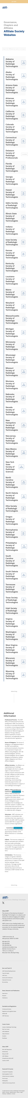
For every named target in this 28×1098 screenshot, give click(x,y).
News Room (4, 993)
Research (4, 995)
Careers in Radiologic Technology (9, 1027)
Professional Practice (6, 1009)
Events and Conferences (7, 977)
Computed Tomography (7, 1071)
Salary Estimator (5, 1033)
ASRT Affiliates (5, 1056)
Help (21, 1092)
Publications (5, 997)
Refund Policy (13, 1092)
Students (4, 1036)
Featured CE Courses (6, 980)
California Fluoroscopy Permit (8, 1083)
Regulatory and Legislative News (9, 1011)
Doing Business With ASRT (7, 1058)
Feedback (9, 1093)
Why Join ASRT (5, 1054)
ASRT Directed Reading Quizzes (8, 971)
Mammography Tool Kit (7, 1074)
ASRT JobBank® (5, 1031)
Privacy (7, 1092)
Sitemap (4, 1093)
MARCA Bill (4, 1013)
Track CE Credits (5, 973)
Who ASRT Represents (7, 1049)
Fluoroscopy (5, 1078)
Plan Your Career (5, 1029)
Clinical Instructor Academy (8, 1076)
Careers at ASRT (5, 1060)
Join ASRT (14, 1)
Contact (13, 1093)
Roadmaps (4, 1038)
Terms (18, 1092)
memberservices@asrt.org (9, 947)
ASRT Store (4, 975)
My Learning (5, 982)
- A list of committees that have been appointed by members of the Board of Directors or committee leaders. (14, 831)
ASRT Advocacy (5, 1015)
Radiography (5, 1080)
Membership (5, 1051)
